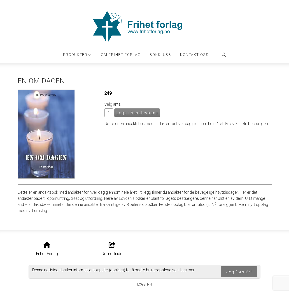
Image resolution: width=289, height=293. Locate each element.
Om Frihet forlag (121, 55)
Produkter (77, 56)
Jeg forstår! (239, 272)
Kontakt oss (194, 55)
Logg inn (144, 284)
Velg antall (113, 104)
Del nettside (111, 253)
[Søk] (224, 55)
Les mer (187, 269)
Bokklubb (160, 55)
